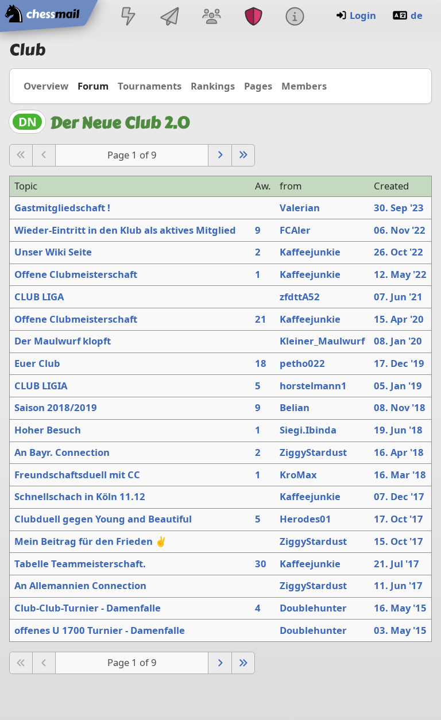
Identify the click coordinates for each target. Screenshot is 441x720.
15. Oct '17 (398, 541)
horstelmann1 (313, 385)
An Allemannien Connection (80, 585)
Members (304, 85)
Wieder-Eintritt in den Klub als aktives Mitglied (125, 230)
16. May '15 (400, 607)
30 (260, 563)
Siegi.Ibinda (308, 429)
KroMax (298, 474)
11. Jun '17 (398, 585)
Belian (295, 407)
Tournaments (149, 85)
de (417, 15)
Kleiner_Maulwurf (322, 340)
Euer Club (37, 363)
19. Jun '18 (398, 429)
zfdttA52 (300, 296)
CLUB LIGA (39, 296)
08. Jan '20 (398, 340)
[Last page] (243, 155)
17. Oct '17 (398, 518)
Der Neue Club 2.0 (119, 122)
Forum (93, 85)
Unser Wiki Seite (53, 251)
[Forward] (219, 155)
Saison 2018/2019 (55, 407)
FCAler (295, 230)
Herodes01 (305, 518)
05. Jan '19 (398, 385)
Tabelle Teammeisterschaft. (80, 563)
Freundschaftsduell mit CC (77, 474)
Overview (46, 85)
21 (260, 319)
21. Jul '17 (396, 563)
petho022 (302, 363)
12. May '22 (400, 274)
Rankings (213, 85)
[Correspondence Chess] (170, 17)
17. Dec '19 (399, 363)
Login (363, 15)
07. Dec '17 (399, 496)
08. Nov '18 (399, 407)
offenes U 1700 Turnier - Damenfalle (99, 630)
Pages (258, 85)
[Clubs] (253, 17)
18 (260, 363)
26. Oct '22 (398, 251)
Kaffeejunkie (310, 251)
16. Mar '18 (400, 474)
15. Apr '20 (399, 319)
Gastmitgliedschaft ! (62, 207)
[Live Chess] (128, 17)
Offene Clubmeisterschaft (75, 274)
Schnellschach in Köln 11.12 (79, 496)
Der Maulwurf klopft (62, 340)
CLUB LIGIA (40, 385)
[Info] (294, 17)
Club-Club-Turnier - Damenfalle (87, 607)
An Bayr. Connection (62, 452)
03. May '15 (400, 630)
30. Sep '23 (399, 207)
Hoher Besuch (47, 429)
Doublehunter (313, 607)
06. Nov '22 (399, 230)
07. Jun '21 (398, 296)
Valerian (300, 207)
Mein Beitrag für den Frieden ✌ (90, 541)
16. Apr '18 (399, 452)
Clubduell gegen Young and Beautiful (103, 518)
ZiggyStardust (313, 452)
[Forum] (212, 17)
